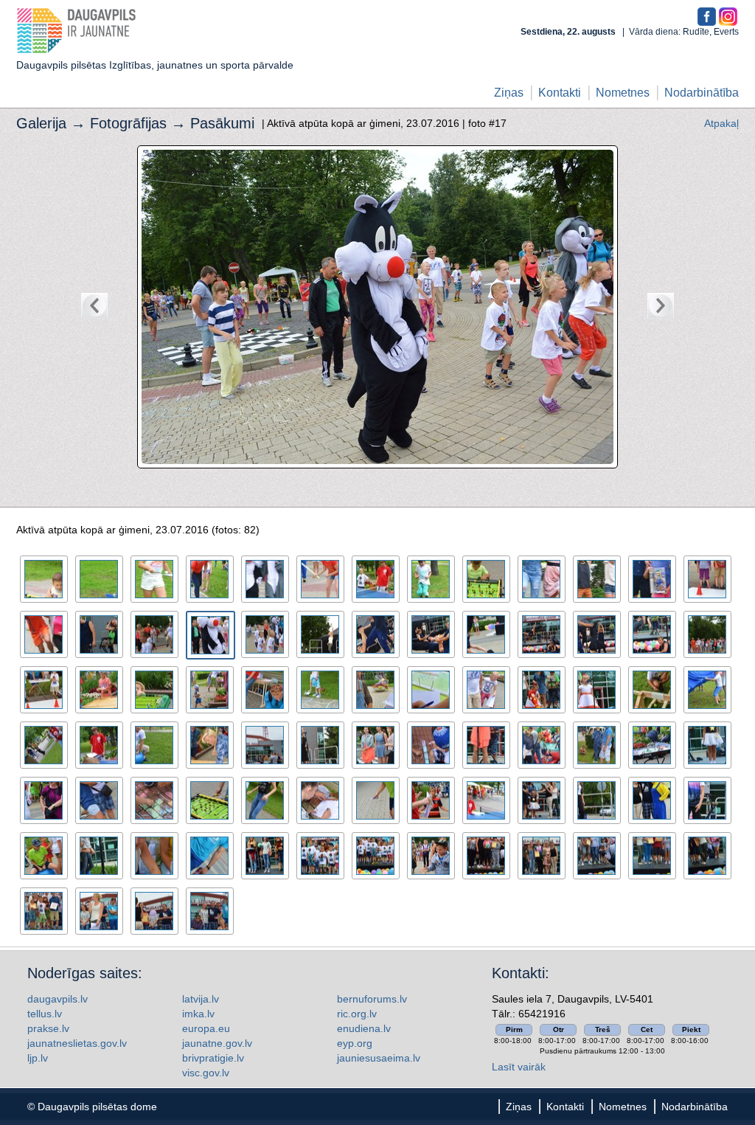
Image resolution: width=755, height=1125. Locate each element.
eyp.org (354, 1043)
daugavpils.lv (57, 999)
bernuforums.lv (372, 999)
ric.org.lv (357, 1014)
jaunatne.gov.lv (217, 1043)
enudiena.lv (364, 1028)
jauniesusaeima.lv (378, 1058)
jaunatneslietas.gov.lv (77, 1043)
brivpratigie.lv (213, 1058)
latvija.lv (200, 999)
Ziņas (508, 92)
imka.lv (198, 1014)
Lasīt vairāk (519, 1067)
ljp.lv (37, 1058)
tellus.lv (44, 1014)
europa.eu (206, 1028)
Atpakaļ (721, 123)
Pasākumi (222, 123)
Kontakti (559, 92)
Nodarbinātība (701, 92)
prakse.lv (48, 1028)
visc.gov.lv (205, 1073)
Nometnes (623, 92)
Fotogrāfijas (128, 123)
